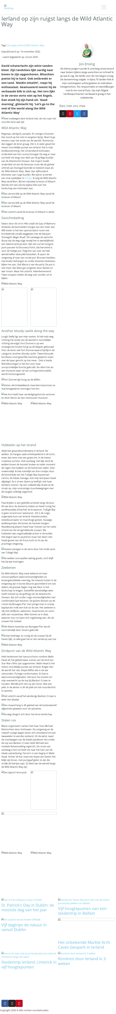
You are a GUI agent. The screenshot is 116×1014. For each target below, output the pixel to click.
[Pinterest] (70, 113)
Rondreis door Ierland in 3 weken (82, 961)
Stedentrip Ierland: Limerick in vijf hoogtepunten (29, 964)
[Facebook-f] (4, 1003)
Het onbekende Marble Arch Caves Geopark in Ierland (84, 945)
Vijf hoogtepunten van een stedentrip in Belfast (82, 911)
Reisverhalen (48, 1000)
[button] (66, 7)
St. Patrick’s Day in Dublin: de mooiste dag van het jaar (27, 907)
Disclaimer (84, 983)
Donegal (11, 45)
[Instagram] (62, 113)
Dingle (28, 178)
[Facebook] (84, 113)
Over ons (84, 976)
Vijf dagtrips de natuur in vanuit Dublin (24, 927)
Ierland (21, 45)
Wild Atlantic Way (35, 45)
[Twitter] (77, 113)
